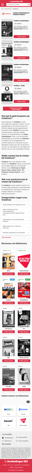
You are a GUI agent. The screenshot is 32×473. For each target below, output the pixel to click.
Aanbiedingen (9, 437)
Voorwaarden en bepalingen (16, 470)
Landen (11, 467)
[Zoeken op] (29, 4)
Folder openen (22, 36)
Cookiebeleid (17, 465)
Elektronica (8, 9)
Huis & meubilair (23, 441)
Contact (5, 465)
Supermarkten (22, 437)
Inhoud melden (19, 467)
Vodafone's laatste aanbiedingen (16, 108)
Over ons (10, 465)
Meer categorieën (6, 444)
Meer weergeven (6, 237)
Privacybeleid (25, 465)
